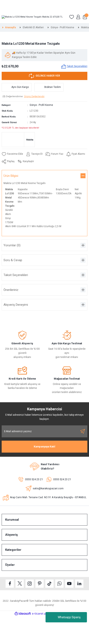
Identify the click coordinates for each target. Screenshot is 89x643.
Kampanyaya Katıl (44, 446)
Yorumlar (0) (12, 245)
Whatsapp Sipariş (69, 617)
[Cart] (84, 16)
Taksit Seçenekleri (16, 275)
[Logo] (32, 17)
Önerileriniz (11, 290)
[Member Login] (78, 16)
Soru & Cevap (13, 260)
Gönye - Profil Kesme (41, 105)
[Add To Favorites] (12, 154)
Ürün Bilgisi (11, 176)
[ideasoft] (22, 614)
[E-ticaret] (44, 613)
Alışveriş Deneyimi (16, 305)
